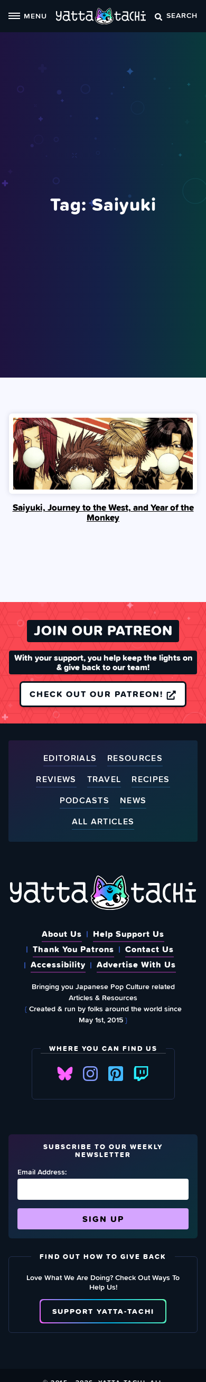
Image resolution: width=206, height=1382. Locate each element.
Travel (104, 779)
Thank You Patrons (73, 949)
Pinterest (115, 1073)
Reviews (56, 779)
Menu (35, 15)
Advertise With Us (136, 964)
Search (182, 15)
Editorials (70, 758)
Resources (135, 758)
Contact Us (149, 949)
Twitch (141, 1073)
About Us (62, 933)
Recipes (151, 779)
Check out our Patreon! (98, 694)
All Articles (103, 822)
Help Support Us (128, 933)
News (133, 800)
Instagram (90, 1073)
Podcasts (84, 800)
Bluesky (65, 1073)
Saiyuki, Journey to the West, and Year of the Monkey (103, 513)
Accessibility (58, 964)
